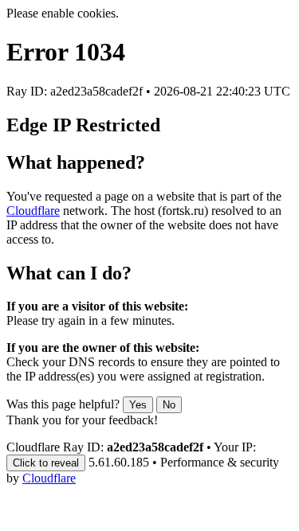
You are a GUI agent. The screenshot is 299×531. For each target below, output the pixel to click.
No (169, 405)
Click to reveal (46, 463)
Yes (138, 405)
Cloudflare (33, 210)
